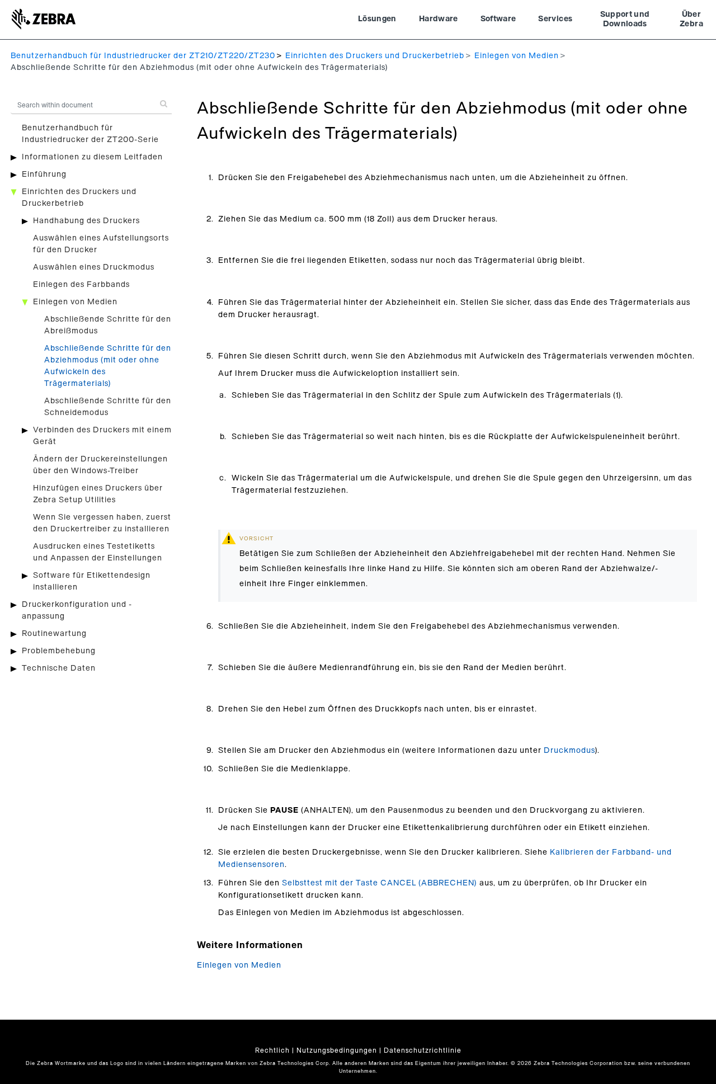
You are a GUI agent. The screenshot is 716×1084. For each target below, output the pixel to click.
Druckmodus (569, 751)
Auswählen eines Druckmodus (93, 267)
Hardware (438, 19)
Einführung (44, 174)
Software (498, 19)
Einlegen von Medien (516, 56)
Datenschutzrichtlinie (422, 1050)
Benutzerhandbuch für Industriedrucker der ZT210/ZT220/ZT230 (143, 56)
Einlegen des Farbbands (81, 285)
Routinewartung (54, 634)
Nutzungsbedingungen (336, 1050)
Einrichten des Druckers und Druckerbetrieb (374, 56)
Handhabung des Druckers (86, 221)
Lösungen (377, 19)
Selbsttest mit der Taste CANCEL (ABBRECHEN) (379, 883)
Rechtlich (272, 1050)
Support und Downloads (625, 20)
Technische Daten (59, 668)
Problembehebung (59, 651)
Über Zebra (691, 20)
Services (555, 19)
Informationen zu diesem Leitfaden (92, 157)
